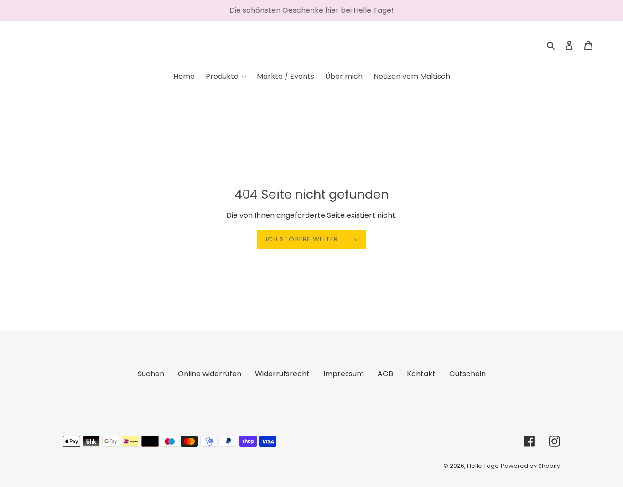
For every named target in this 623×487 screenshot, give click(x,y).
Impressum (343, 374)
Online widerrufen (209, 374)
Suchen (151, 374)
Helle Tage (483, 465)
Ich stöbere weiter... (305, 239)
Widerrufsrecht (282, 374)
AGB (385, 374)
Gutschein (467, 374)
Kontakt (421, 374)
